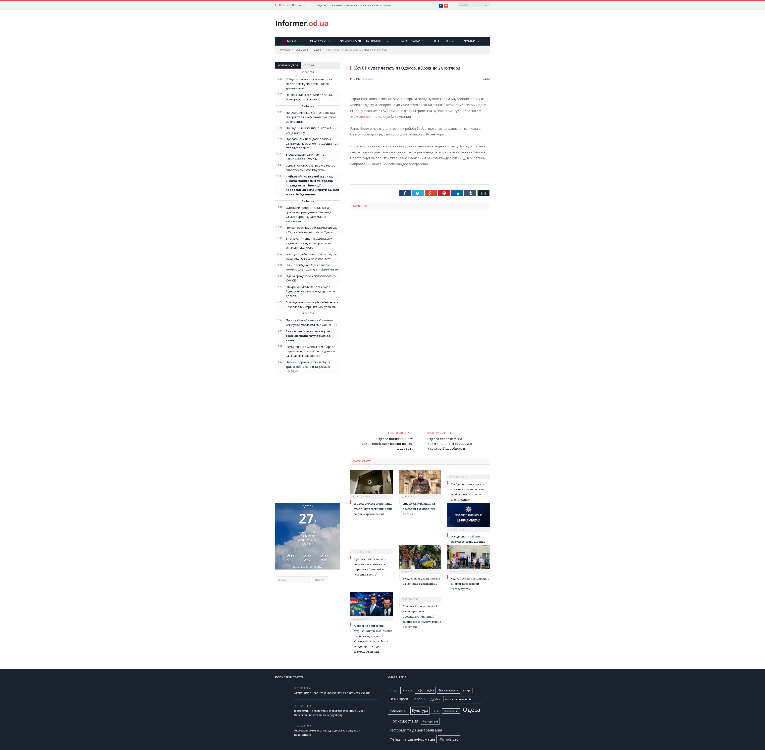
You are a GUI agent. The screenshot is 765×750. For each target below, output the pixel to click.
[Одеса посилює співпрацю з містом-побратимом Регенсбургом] (468, 559)
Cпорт (394, 690)
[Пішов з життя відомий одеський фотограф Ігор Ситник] (420, 484)
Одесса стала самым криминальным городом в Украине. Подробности (449, 443)
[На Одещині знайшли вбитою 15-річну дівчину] (468, 517)
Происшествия (403, 721)
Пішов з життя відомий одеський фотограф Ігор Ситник (419, 509)
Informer (302, 23)
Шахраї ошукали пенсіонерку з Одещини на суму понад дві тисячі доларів (310, 291)
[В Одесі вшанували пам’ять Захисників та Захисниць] (420, 559)
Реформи (318, 41)
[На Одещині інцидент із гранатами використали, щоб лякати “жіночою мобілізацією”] (468, 474)
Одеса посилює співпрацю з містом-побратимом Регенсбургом (470, 584)
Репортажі (430, 721)
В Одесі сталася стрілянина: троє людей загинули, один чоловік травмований (309, 83)
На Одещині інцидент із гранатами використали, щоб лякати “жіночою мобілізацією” (311, 117)
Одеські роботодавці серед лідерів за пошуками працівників (327, 732)
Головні (308, 65)
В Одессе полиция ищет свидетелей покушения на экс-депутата (387, 443)
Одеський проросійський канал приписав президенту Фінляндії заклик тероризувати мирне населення (422, 616)
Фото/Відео (448, 739)
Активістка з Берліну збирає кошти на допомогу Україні (332, 693)
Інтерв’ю (442, 41)
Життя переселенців (458, 699)
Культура (420, 710)
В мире (467, 690)
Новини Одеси (288, 65)
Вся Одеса (398, 698)
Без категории (448, 690)
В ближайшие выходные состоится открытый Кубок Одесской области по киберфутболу (329, 713)
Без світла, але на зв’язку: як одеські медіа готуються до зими (308, 335)
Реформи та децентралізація (415, 729)
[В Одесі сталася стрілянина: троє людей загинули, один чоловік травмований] (371, 484)
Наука (436, 710)
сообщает (366, 116)
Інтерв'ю (407, 690)
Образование (450, 711)
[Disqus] (420, 264)
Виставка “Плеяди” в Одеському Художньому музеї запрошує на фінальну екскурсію (309, 242)
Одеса (290, 41)
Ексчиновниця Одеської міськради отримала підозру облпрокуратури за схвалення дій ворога (310, 351)
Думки (470, 41)
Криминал (398, 710)
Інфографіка (409, 41)
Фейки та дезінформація (362, 41)
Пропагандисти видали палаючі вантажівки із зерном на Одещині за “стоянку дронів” (312, 143)
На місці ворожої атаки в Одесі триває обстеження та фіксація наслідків (308, 366)
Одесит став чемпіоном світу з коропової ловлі (353, 5)
